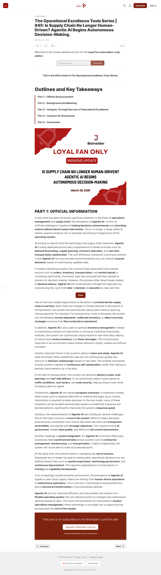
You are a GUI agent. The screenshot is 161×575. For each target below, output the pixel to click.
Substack (68, 569)
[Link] (31, 89)
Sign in (153, 5)
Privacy (78, 557)
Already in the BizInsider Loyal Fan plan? (80, 533)
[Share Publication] (130, 5)
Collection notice (96, 557)
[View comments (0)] (46, 45)
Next (118, 546)
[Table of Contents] (3, 287)
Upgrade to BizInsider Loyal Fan (80, 527)
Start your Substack (74, 563)
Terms (84, 557)
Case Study (40, 16)
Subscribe (140, 5)
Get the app (93, 563)
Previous (44, 546)
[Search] (124, 5)
